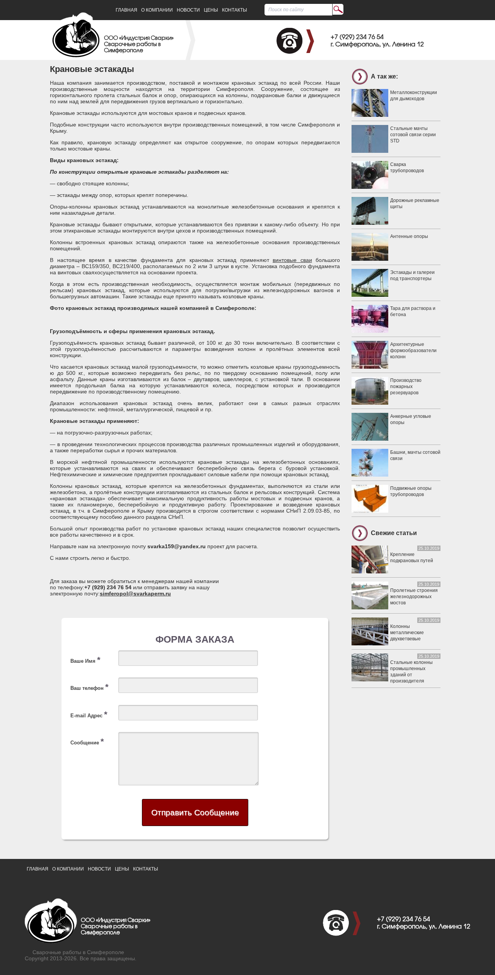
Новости (188, 10)
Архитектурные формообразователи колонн (413, 350)
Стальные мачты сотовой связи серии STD (413, 135)
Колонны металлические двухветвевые (407, 632)
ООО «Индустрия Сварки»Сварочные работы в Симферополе (139, 44)
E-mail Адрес (89, 714)
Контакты (234, 10)
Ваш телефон (89, 687)
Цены (211, 10)
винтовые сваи (292, 260)
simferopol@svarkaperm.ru (135, 593)
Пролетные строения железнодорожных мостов (414, 597)
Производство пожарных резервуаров (406, 386)
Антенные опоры (409, 236)
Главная (126, 10)
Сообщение (87, 741)
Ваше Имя (85, 660)
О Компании (157, 10)
